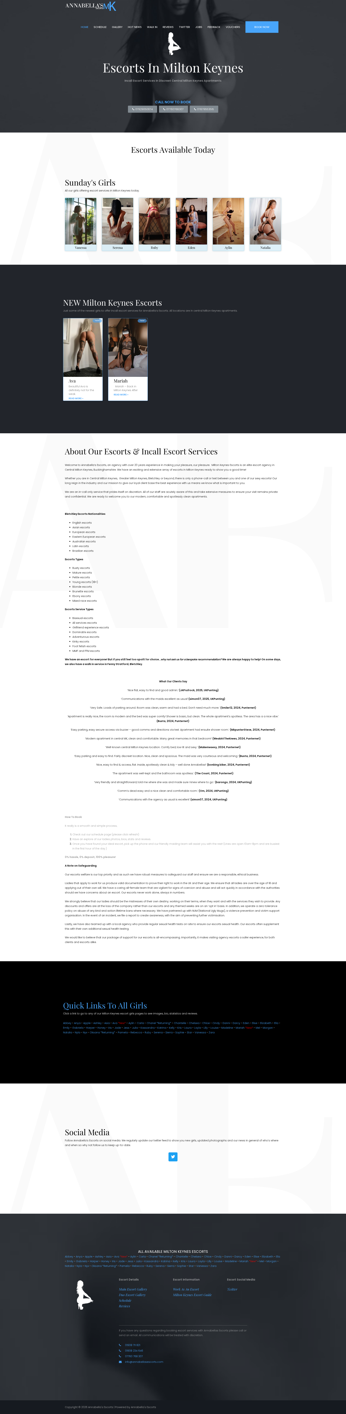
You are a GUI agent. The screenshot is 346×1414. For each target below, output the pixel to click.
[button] (133, 1289)
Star (189, 1032)
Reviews (168, 27)
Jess (126, 1028)
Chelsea (194, 1023)
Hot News (135, 27)
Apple (87, 1023)
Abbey (67, 1023)
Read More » (76, 398)
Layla (197, 1028)
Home (84, 27)
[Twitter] (173, 1156)
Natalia (265, 247)
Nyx (85, 1032)
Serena (118, 247)
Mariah (121, 381)
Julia (135, 1028)
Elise (254, 1023)
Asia (107, 1023)
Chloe (206, 1023)
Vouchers (233, 27)
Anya (77, 1023)
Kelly (172, 1028)
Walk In (152, 27)
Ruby (154, 247)
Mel (258, 1028)
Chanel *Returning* (159, 1023)
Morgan (268, 1028)
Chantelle (180, 1023)
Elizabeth (265, 1023)
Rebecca (136, 1032)
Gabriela (77, 1028)
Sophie (179, 1032)
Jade (117, 1028)
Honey (101, 1028)
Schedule (100, 27)
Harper (90, 1028)
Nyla (77, 1032)
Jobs (198, 27)
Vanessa (80, 247)
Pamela (123, 1032)
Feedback (214, 27)
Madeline (227, 1028)
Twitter (184, 27)
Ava (72, 381)
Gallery (117, 27)
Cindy (216, 1023)
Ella (276, 1023)
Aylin (228, 247)
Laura (188, 1028)
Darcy (236, 1023)
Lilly (206, 1028)
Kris (179, 1028)
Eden (191, 247)
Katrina (161, 1028)
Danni (226, 1023)
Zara (212, 1032)
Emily (66, 1028)
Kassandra (148, 1028)
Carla (140, 1023)
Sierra (169, 1032)
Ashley (97, 1023)
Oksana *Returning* (102, 1032)
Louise (214, 1028)
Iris (110, 1028)
